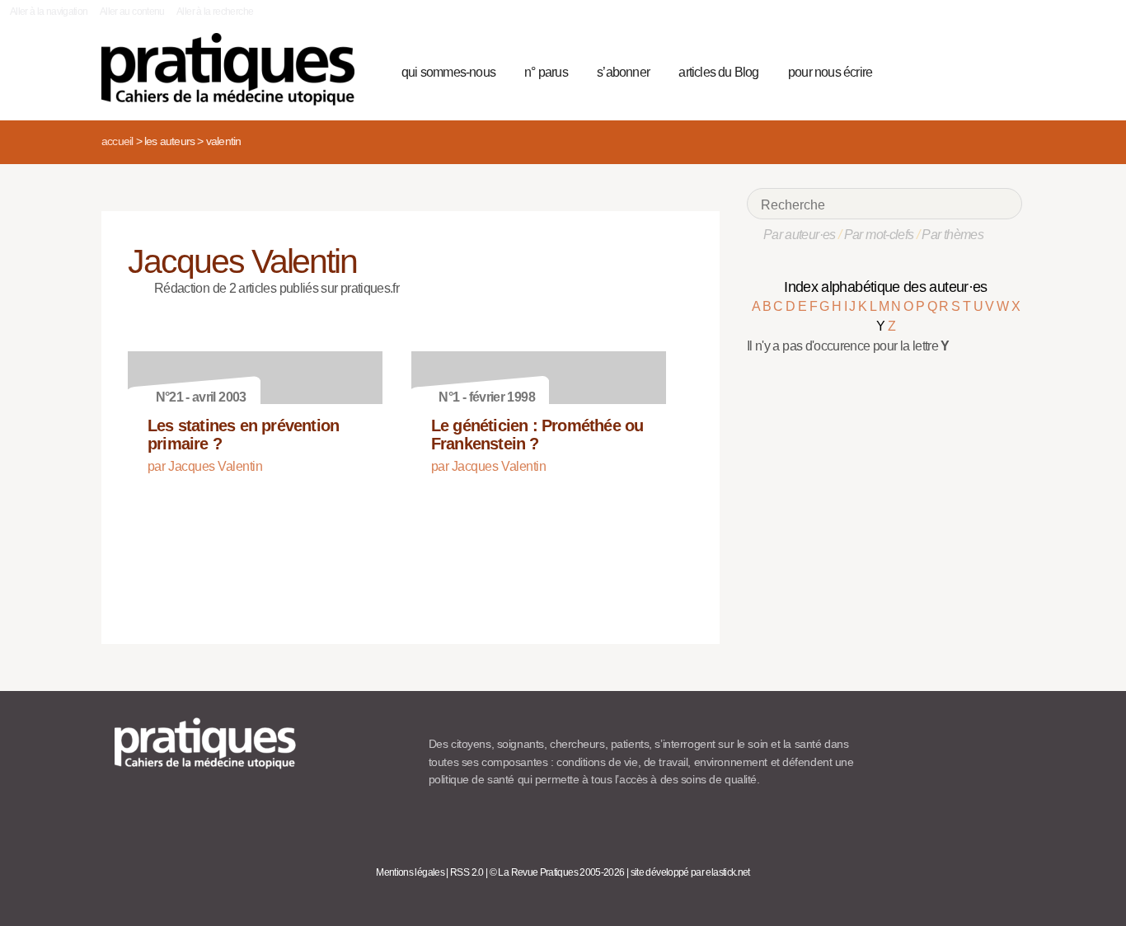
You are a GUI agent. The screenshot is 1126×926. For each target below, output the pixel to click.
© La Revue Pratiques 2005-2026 (557, 872)
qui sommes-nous (448, 72)
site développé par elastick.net (690, 872)
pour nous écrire (830, 72)
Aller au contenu (132, 11)
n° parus (546, 72)
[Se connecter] (1004, 70)
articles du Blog (718, 72)
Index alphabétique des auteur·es (886, 287)
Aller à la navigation (49, 11)
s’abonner (623, 72)
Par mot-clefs (879, 235)
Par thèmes (952, 235)
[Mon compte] (976, 70)
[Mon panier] (947, 70)
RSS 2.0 (467, 872)
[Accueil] (234, 69)
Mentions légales (410, 872)
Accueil (117, 141)
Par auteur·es (799, 235)
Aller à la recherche (214, 11)
